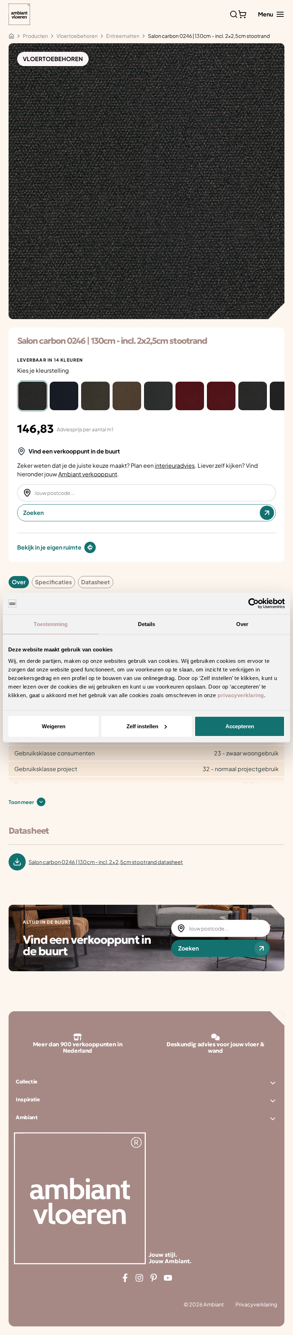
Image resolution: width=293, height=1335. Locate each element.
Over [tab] (242, 624)
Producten (35, 36)
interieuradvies (175, 465)
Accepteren (239, 726)
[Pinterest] (153, 1278)
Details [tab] (146, 624)
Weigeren (53, 726)
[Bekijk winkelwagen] (242, 14)
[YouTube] (168, 1278)
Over (19, 582)
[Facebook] (125, 1278)
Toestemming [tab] (51, 624)
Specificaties (53, 582)
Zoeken (33, 512)
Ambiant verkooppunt (87, 474)
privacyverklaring (241, 695)
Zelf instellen (142, 726)
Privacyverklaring (256, 1304)
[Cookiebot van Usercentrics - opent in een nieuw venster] (253, 603)
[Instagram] (139, 1278)
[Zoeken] (233, 14)
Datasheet (95, 582)
